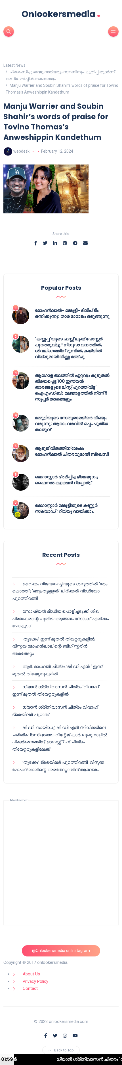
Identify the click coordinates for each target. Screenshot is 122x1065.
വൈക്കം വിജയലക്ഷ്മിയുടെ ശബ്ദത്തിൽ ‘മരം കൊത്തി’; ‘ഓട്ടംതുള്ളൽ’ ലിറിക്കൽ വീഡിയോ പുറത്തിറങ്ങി (59, 591)
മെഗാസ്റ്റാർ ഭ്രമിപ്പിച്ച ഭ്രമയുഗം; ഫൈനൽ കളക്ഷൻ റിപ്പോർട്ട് (66, 480)
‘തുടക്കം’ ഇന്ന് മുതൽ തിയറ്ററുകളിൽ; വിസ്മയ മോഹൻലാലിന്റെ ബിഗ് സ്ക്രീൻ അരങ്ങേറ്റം (53, 646)
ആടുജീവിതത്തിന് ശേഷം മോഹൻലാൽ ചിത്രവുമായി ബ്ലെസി (72, 451)
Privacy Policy (35, 981)
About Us (31, 974)
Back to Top (64, 1050)
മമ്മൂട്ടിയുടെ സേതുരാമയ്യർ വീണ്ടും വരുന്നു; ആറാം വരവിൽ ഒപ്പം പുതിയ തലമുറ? (71, 423)
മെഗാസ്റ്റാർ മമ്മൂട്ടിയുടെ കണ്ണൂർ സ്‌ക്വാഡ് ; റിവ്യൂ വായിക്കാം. (66, 508)
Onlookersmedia (61, 14)
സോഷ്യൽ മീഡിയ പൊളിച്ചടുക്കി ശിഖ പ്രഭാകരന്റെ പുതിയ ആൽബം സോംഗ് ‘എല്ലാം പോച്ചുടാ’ (60, 618)
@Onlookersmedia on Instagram (61, 950)
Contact (30, 988)
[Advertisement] (61, 863)
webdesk (21, 151)
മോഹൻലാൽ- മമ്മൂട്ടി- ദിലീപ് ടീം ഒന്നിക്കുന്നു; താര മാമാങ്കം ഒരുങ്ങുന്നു (72, 313)
